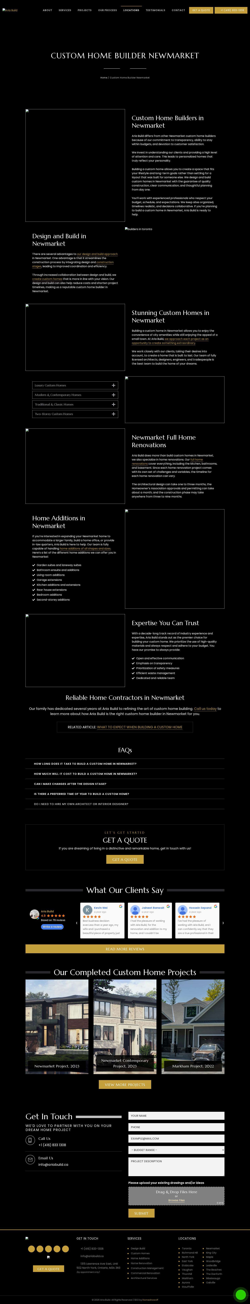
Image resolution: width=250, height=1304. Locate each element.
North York (188, 1257)
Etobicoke (188, 1265)
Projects (85, 10)
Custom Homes (140, 1253)
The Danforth (214, 1274)
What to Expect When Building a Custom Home (139, 727)
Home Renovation (141, 1263)
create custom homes (47, 279)
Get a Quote (125, 859)
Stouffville (188, 1286)
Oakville (210, 1282)
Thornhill (187, 1274)
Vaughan (187, 1269)
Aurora (186, 1282)
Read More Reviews (125, 949)
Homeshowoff (150, 1299)
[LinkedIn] (40, 1249)
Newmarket (213, 1248)
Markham (187, 1278)
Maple (209, 1257)
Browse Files (176, 1200)
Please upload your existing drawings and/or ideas (166, 1183)
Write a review (52, 927)
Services (65, 10)
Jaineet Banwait (153, 908)
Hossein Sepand (200, 908)
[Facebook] (31, 1249)
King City (211, 1252)
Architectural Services (144, 1278)
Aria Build (47, 911)
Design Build (138, 1248)
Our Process (107, 10)
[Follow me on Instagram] (48, 1249)
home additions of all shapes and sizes (85, 549)
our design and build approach (97, 254)
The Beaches (214, 1269)
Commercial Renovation (145, 1273)
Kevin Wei (100, 908)
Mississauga (213, 1278)
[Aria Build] (10, 10)
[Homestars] (57, 1249)
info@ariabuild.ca (92, 1256)
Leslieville (211, 1265)
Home (104, 77)
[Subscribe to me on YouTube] (65, 1249)
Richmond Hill (190, 1252)
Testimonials (155, 10)
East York (187, 1261)
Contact (178, 10)
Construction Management (147, 1268)
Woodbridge (213, 1261)
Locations (131, 10)
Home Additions (140, 1258)
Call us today (205, 708)
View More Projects (125, 1085)
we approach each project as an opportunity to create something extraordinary (170, 341)
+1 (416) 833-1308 (232, 10)
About (47, 10)
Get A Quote (201, 10)
